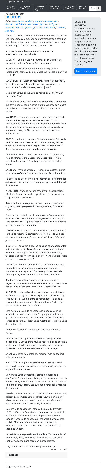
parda (28, 27)
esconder (33, 24)
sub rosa (9, 30)
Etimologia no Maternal (55, 7)
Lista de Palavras (82, 7)
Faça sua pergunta (86, 71)
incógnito (53, 24)
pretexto (37, 27)
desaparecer (50, 21)
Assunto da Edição (11, 7)
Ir (99, 8)
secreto (61, 27)
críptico (39, 21)
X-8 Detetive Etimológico (25, 7)
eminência (21, 24)
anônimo (19, 21)
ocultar (19, 27)
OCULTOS (13, 17)
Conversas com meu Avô (39, 8)
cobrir (29, 21)
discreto (9, 24)
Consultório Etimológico (70, 7)
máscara (9, 27)
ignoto (43, 24)
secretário (49, 27)
